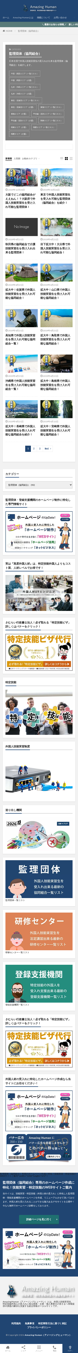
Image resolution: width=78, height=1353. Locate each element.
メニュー (39, 1351)
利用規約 (16, 1323)
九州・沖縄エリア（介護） (22, 94)
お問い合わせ (60, 17)
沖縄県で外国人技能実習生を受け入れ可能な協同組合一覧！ (20, 384)
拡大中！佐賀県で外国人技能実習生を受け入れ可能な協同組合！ (20, 293)
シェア (23, 1351)
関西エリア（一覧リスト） (44, 127)
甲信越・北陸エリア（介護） (23, 120)
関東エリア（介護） (19, 127)
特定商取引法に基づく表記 (52, 1323)
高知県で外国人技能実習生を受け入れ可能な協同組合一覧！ (20, 339)
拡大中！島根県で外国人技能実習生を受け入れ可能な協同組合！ (55, 384)
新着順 (8, 158)
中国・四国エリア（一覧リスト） (24, 73)
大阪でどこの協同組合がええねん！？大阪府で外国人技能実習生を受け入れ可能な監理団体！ (20, 200)
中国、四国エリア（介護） (22, 80)
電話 (54, 1351)
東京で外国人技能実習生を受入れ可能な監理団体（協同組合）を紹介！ (55, 198)
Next (47, 448)
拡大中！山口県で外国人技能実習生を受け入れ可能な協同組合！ (55, 293)
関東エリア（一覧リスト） (51, 120)
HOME (9, 31)
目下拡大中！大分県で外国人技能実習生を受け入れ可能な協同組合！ (55, 248)
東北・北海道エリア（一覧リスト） (25, 100)
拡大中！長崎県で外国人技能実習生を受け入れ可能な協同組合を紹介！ (20, 430)
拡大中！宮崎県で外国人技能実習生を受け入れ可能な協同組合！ (55, 430)
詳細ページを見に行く (39, 1219)
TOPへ (70, 1351)
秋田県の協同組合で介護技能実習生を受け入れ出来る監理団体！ (20, 248)
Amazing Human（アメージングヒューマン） (48, 1335)
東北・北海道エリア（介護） (23, 107)
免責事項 (29, 1323)
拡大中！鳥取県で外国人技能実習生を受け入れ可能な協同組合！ (55, 339)
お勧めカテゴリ (29, 158)
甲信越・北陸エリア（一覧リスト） (47, 114)
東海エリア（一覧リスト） (51, 107)
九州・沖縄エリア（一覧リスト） (24, 87)
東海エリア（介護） (19, 114)
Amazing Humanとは (23, 17)
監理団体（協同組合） (29, 31)
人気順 (17, 158)
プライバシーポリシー (39, 1327)
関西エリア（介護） (19, 134)
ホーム (6, 17)
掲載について (43, 17)
